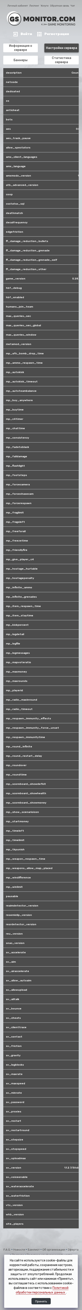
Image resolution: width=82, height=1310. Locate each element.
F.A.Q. (7, 1249)
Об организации (54, 1249)
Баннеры (21, 60)
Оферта (73, 1249)
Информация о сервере (20, 48)
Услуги (45, 5)
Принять (41, 1301)
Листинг (34, 5)
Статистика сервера (61, 60)
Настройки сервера (61, 48)
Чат (72, 5)
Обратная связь (59, 5)
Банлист (34, 1249)
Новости (19, 1249)
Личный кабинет (17, 5)
